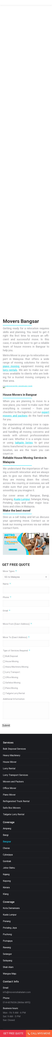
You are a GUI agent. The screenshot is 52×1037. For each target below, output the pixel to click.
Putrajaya (7, 941)
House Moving (11, 661)
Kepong (7, 881)
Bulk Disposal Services (14, 748)
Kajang (6, 874)
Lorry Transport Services (15, 775)
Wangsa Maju (9, 973)
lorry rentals (10, 369)
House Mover (9, 762)
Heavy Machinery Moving (16, 667)
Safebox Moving (12, 683)
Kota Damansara (11, 908)
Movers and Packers (13, 781)
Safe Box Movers (12, 807)
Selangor (7, 954)
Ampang (7, 828)
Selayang (7, 960)
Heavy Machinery (11, 755)
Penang (7, 921)
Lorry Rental (9, 768)
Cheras (6, 848)
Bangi (5, 835)
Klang (6, 894)
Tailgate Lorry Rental (15, 693)
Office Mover (9, 788)
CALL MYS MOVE (40, 1033)
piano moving (11, 366)
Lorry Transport (12, 672)
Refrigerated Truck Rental (16, 801)
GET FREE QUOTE (13, 1033)
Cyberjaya (8, 854)
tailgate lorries (24, 442)
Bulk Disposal (11, 656)
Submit (6, 725)
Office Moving (11, 677)
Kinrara (6, 887)
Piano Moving (11, 688)
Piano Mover (9, 794)
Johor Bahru (9, 867)
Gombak (7, 861)
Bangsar (7, 841)
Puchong (7, 934)
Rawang (7, 947)
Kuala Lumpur (22, 499)
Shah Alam (8, 967)
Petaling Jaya (10, 927)
